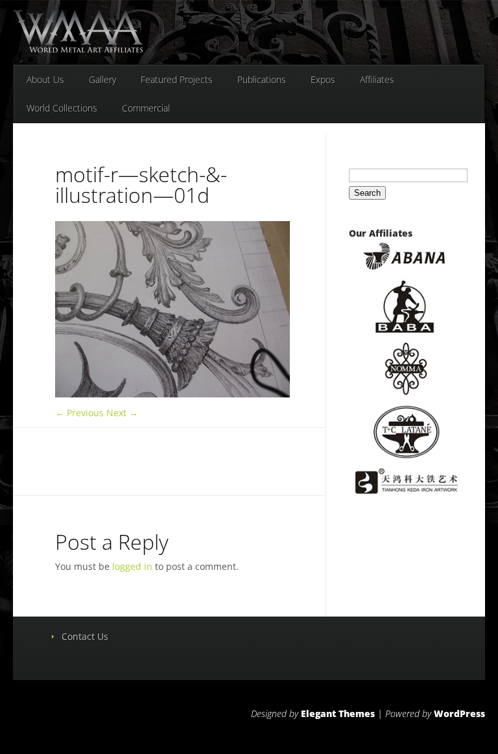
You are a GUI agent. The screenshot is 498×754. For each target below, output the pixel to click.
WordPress (459, 713)
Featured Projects (177, 79)
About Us (45, 79)
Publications (261, 79)
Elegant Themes (338, 713)
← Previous (79, 412)
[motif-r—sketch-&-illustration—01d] (172, 394)
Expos (323, 79)
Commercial (146, 108)
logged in (132, 566)
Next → (122, 412)
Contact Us (85, 636)
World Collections (62, 108)
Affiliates (377, 79)
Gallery (102, 79)
